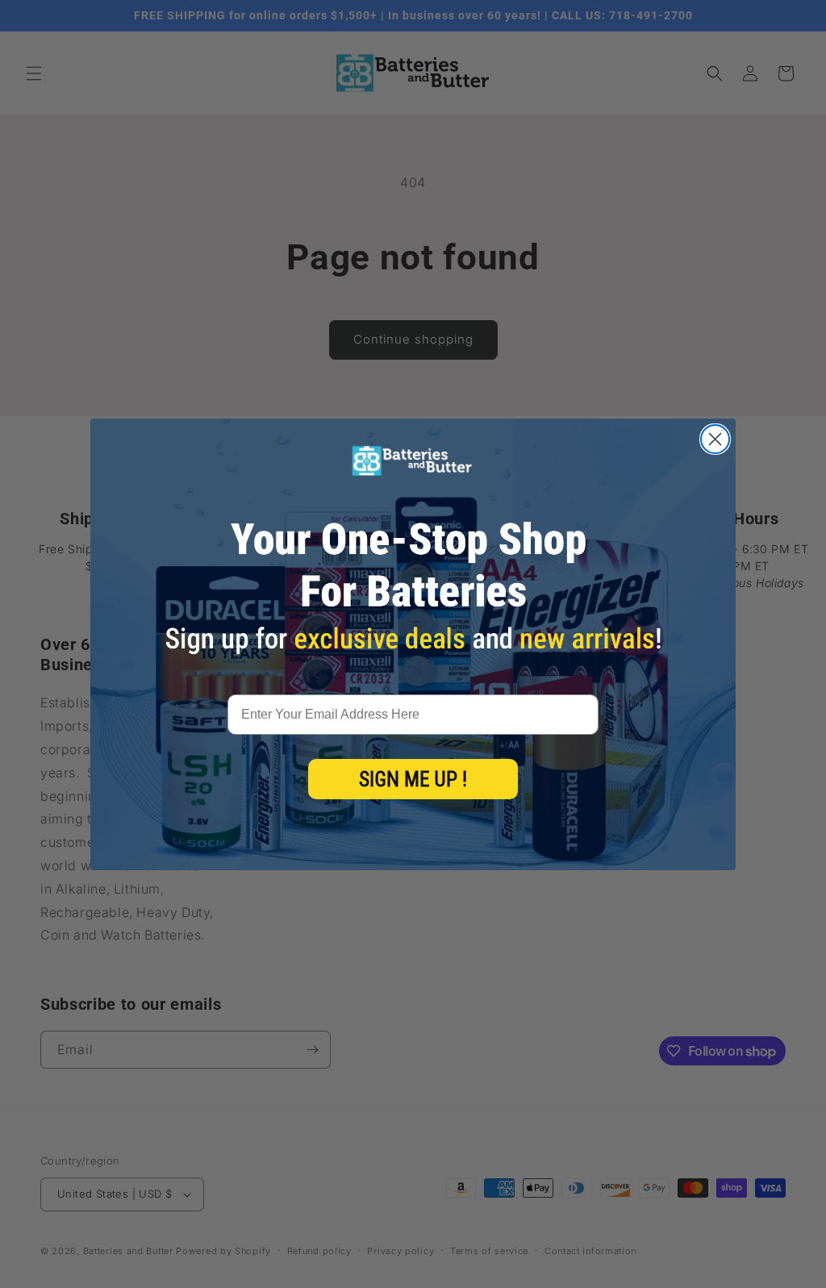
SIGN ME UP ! (413, 779)
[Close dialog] (715, 439)
